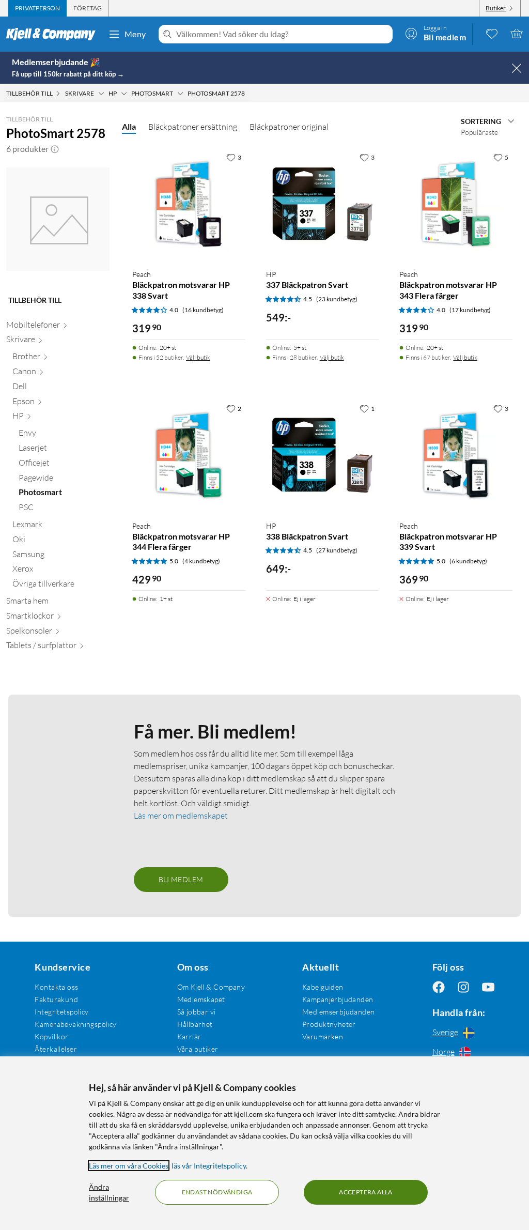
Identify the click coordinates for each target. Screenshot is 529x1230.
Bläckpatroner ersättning (192, 126)
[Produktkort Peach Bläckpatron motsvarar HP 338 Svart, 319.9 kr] (189, 204)
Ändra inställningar (109, 1192)
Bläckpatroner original (289, 126)
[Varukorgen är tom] (516, 33)
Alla (129, 126)
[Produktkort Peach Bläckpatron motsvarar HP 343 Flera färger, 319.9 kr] (456, 204)
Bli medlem (181, 879)
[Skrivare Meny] (101, 93)
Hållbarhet (195, 1024)
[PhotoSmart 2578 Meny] (248, 93)
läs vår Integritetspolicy (209, 1165)
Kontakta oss (56, 986)
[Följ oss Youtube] (488, 986)
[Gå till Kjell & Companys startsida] (54, 34)
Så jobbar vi (196, 1011)
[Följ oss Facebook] (438, 986)
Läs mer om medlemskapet (181, 815)
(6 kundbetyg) (468, 561)
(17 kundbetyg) (470, 310)
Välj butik (198, 357)
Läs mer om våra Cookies (128, 1165)
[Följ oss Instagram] (463, 986)
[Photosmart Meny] (180, 93)
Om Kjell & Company (211, 986)
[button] (55, 149)
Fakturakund (56, 999)
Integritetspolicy (61, 1011)
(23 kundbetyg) (336, 299)
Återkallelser (55, 1048)
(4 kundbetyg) (201, 561)
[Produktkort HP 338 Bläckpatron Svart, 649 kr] (322, 455)
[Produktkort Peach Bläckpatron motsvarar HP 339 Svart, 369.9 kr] (456, 455)
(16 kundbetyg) (203, 310)
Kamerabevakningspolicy (75, 1024)
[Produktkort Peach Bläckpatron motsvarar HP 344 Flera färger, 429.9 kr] (189, 455)
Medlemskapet (201, 999)
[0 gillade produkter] (491, 33)
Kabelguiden (323, 986)
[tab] (37, 8)
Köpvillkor (51, 1036)
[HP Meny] (124, 93)
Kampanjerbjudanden (338, 999)
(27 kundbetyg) (336, 550)
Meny (135, 34)
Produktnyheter (329, 1024)
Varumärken (322, 1036)
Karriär (189, 1036)
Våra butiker (198, 1048)
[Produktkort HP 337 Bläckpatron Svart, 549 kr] (322, 204)
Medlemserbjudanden (338, 1011)
